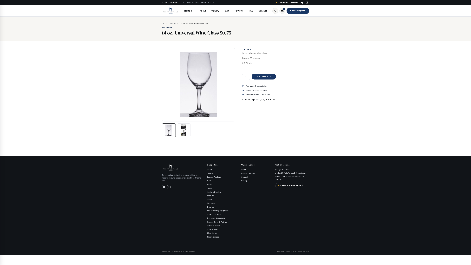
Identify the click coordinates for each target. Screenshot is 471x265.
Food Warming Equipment (218, 210)
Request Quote (297, 10)
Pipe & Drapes (213, 237)
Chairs (209, 169)
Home (164, 23)
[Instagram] (307, 3)
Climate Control (213, 225)
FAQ (251, 10)
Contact (262, 10)
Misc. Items (212, 233)
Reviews (239, 10)
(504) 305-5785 (282, 170)
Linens (209, 184)
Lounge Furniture (214, 177)
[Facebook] (302, 3)
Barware (210, 207)
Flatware (210, 195)
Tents (209, 188)
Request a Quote (248, 173)
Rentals (188, 10)
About (203, 10)
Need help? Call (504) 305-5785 (260, 100)
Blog (227, 10)
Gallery (215, 10)
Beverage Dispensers (216, 218)
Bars (209, 180)
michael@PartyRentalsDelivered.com (290, 173)
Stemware (174, 23)
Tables (210, 173)
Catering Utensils (214, 214)
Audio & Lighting (214, 192)
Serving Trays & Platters (217, 222)
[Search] (275, 11)
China (209, 199)
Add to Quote (264, 77)
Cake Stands (212, 229)
